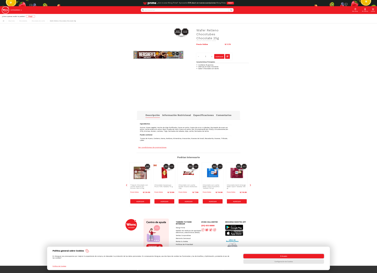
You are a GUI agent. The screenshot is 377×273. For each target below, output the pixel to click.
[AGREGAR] (219, 56)
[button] (365, 10)
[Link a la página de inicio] (3, 21)
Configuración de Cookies (284, 261)
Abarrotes (11, 21)
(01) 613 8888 (208, 225)
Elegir (30, 16)
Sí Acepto (283, 256)
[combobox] (187, 10)
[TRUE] (140, 201)
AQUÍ (230, 3)
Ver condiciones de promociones (152, 147)
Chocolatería (23, 21)
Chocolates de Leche (38, 21)
